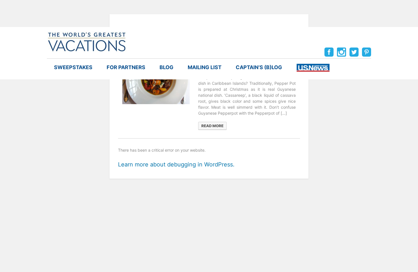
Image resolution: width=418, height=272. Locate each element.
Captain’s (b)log (259, 67)
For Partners (126, 67)
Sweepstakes (73, 67)
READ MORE (212, 125)
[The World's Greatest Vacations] (87, 41)
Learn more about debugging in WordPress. (176, 164)
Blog (166, 67)
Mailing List (205, 67)
